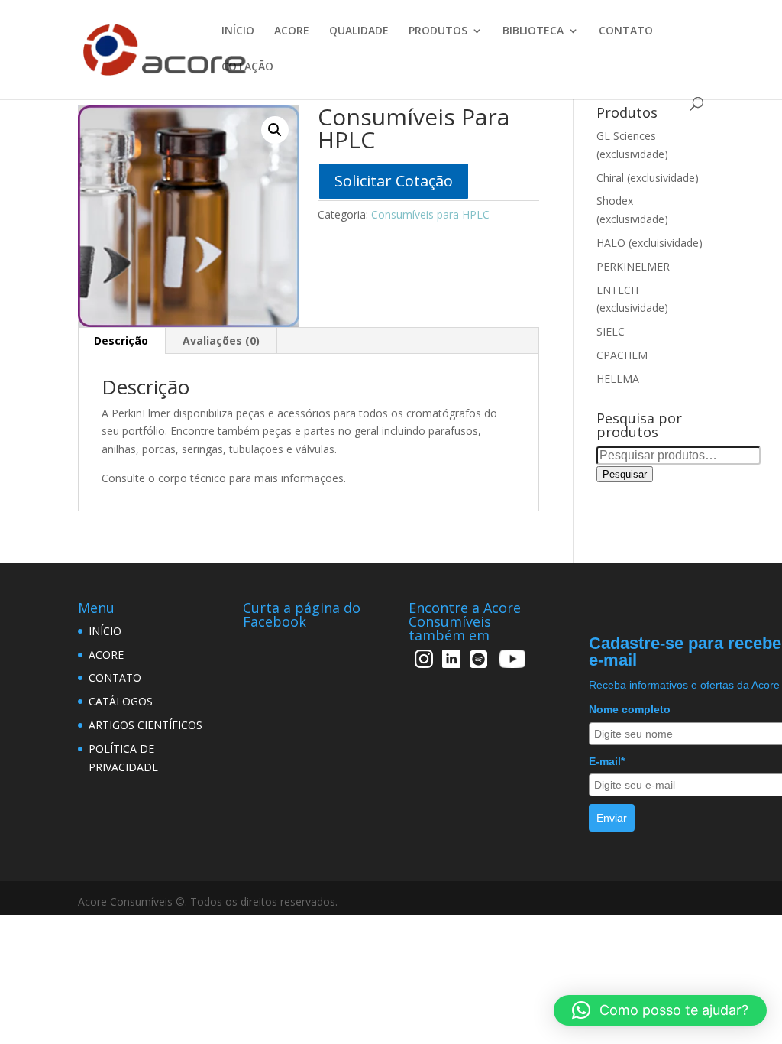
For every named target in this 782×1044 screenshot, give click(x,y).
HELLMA (617, 378)
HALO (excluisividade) (649, 242)
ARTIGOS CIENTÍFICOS (145, 725)
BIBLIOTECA (533, 31)
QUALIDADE (359, 31)
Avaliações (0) (221, 340)
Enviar (611, 818)
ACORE (291, 31)
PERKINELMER (633, 266)
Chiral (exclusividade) (647, 177)
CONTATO (626, 31)
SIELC (610, 331)
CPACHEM (622, 355)
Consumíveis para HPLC (430, 214)
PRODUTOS (438, 31)
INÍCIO (237, 31)
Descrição (121, 340)
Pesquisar (625, 474)
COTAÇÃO (247, 67)
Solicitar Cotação (393, 180)
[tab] (121, 341)
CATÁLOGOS (121, 701)
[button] (660, 1010)
